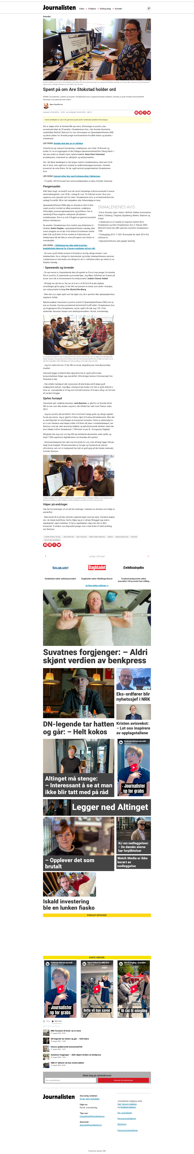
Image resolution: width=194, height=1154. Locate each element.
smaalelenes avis (122, 537)
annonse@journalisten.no (91, 1125)
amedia (110, 537)
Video (81, 9)
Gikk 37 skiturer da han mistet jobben (67, 1063)
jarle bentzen (68, 537)
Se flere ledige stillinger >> (97, 585)
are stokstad (81, 537)
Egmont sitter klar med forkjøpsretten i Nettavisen (77, 176)
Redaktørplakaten (128, 1107)
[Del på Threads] (145, 113)
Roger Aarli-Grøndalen (89, 1099)
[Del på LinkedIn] (141, 113)
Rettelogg (121, 1124)
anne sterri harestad (97, 537)
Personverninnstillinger (127, 1130)
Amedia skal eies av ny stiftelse (68, 143)
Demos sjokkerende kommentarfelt (66, 1047)
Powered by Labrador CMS (97, 1151)
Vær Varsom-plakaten (127, 1104)
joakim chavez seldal (52, 537)
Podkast (92, 9)
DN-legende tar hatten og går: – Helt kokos (70, 1039)
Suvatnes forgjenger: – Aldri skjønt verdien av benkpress (76, 1055)
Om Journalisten (124, 1113)
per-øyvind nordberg (52, 540)
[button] (45, 556)
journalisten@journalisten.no (92, 1116)
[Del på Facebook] (136, 113)
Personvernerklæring (126, 1118)
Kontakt (118, 9)
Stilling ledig (105, 9)
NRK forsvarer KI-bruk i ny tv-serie (66, 1031)
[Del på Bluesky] (149, 113)
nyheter (134, 537)
